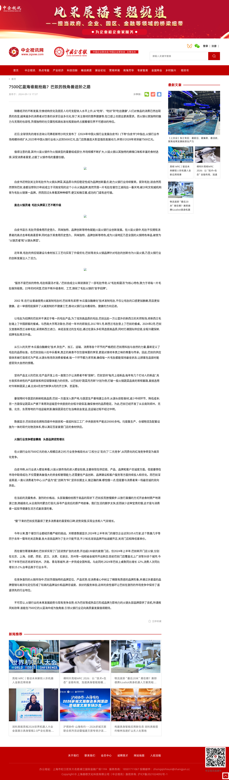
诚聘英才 (122, 755)
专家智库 (142, 70)
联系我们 (89, 755)
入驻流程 (155, 755)
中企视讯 (30, 70)
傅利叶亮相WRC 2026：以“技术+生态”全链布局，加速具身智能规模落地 (207, 171)
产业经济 (58, 70)
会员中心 (106, 755)
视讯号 (185, 70)
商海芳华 (128, 70)
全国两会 (156, 70)
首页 (16, 70)
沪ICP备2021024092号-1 (153, 774)
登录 (205, 46)
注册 (214, 46)
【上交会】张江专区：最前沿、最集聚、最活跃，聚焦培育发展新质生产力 (194, 139)
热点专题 (44, 70)
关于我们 (73, 755)
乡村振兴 (170, 70)
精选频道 (86, 70)
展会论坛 (100, 70)
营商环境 (114, 70)
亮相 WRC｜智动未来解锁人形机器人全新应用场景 (180, 170)
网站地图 (139, 755)
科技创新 (72, 70)
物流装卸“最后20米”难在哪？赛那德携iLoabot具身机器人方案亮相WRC (180, 206)
